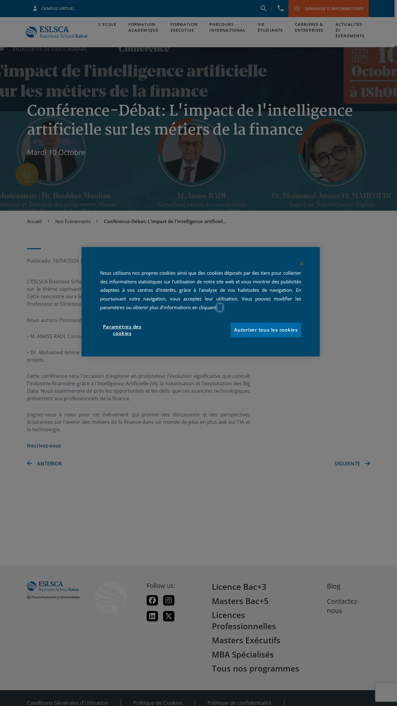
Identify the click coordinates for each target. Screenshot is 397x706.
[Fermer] (302, 264)
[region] (201, 301)
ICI (219, 307)
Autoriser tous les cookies (266, 330)
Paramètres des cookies (122, 330)
